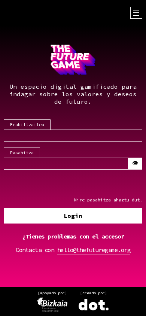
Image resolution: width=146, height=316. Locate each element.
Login (73, 215)
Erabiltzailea (27, 124)
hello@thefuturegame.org (94, 249)
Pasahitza (22, 152)
